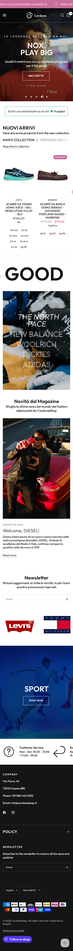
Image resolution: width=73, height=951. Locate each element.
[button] (36, 75)
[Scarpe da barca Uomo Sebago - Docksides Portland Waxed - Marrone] (52, 175)
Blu (18, 222)
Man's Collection (18, 140)
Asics (19, 200)
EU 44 (13, 241)
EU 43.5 (24, 235)
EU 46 (24, 247)
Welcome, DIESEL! (21, 530)
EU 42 (24, 230)
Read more (9, 555)
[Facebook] (7, 812)
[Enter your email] (66, 599)
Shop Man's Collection (16, 146)
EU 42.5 (13, 235)
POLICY (10, 831)
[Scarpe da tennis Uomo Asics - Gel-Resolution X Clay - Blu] (19, 175)
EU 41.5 (14, 230)
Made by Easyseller (14, 930)
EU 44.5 (24, 241)
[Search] (62, 15)
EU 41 (43, 233)
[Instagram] (16, 812)
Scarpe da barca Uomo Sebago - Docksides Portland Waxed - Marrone (52, 211)
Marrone (52, 225)
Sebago (52, 200)
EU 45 (14, 247)
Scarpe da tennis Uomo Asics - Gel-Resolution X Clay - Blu (19, 209)
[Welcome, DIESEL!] (36, 468)
